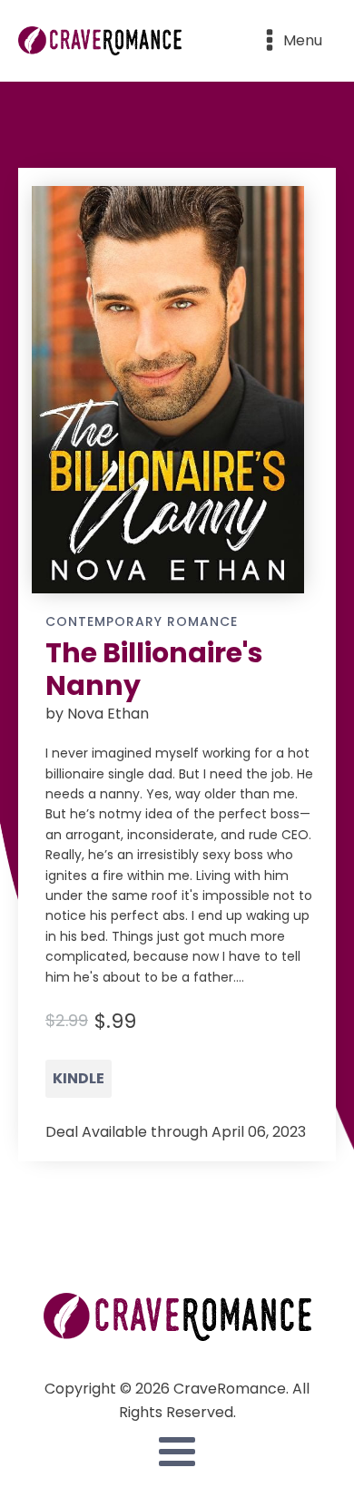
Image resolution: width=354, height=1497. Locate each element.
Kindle (78, 1078)
